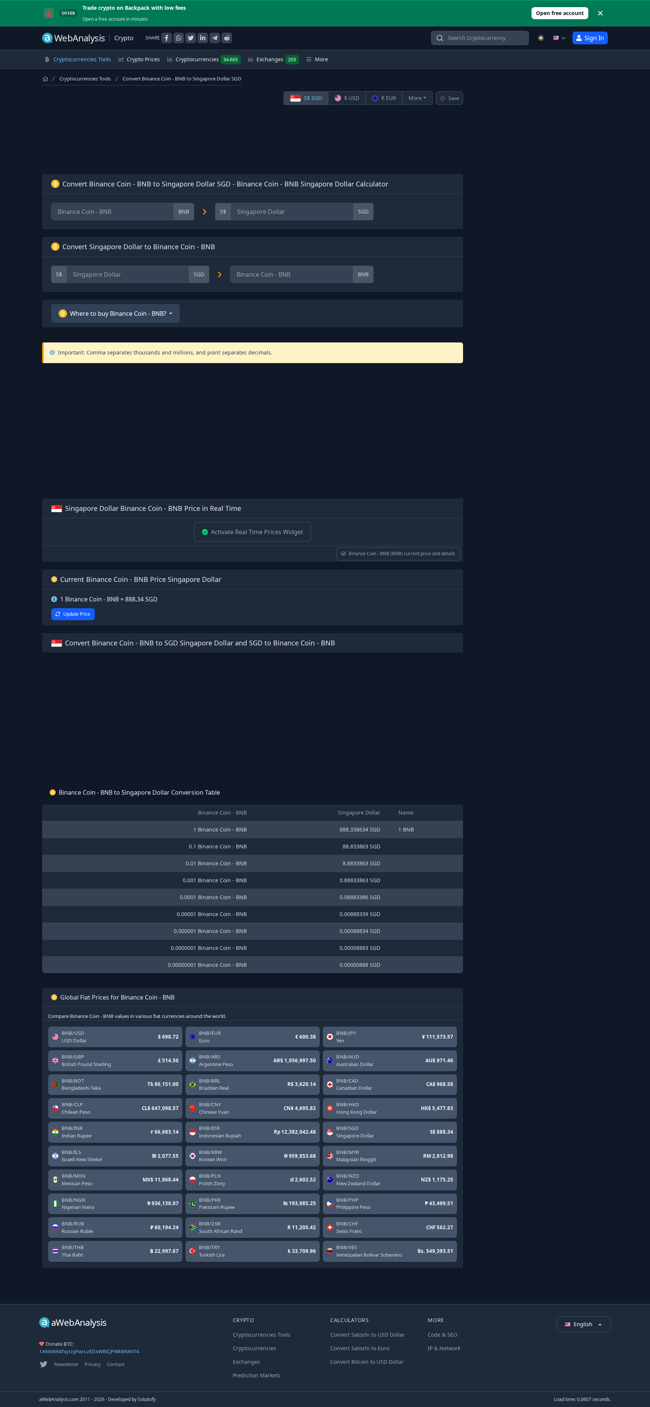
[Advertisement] (252, 139)
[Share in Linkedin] (202, 38)
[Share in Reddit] (227, 38)
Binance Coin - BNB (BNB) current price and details (402, 553)
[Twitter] (43, 1364)
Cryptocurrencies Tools (85, 78)
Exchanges (276, 59)
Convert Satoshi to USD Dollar (367, 1334)
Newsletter (66, 1364)
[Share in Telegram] (215, 38)
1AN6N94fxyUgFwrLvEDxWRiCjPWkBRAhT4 (89, 1351)
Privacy (93, 1364)
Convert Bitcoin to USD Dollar (367, 1361)
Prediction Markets (256, 1375)
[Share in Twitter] (190, 38)
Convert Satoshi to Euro (359, 1348)
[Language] (560, 37)
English (584, 1324)
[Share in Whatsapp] (178, 38)
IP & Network (444, 1348)
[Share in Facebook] (166, 38)
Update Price (76, 614)
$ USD (351, 97)
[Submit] (439, 39)
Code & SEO (442, 1334)
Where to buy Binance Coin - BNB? (118, 313)
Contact (116, 1364)
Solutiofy (147, 1399)
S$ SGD (312, 97)
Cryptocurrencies (207, 59)
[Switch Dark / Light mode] (540, 37)
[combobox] (480, 38)
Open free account (560, 13)
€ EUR (388, 97)
